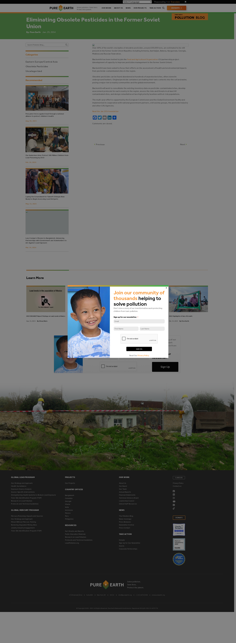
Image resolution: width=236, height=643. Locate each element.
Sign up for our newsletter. (126, 317)
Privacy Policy (143, 355)
